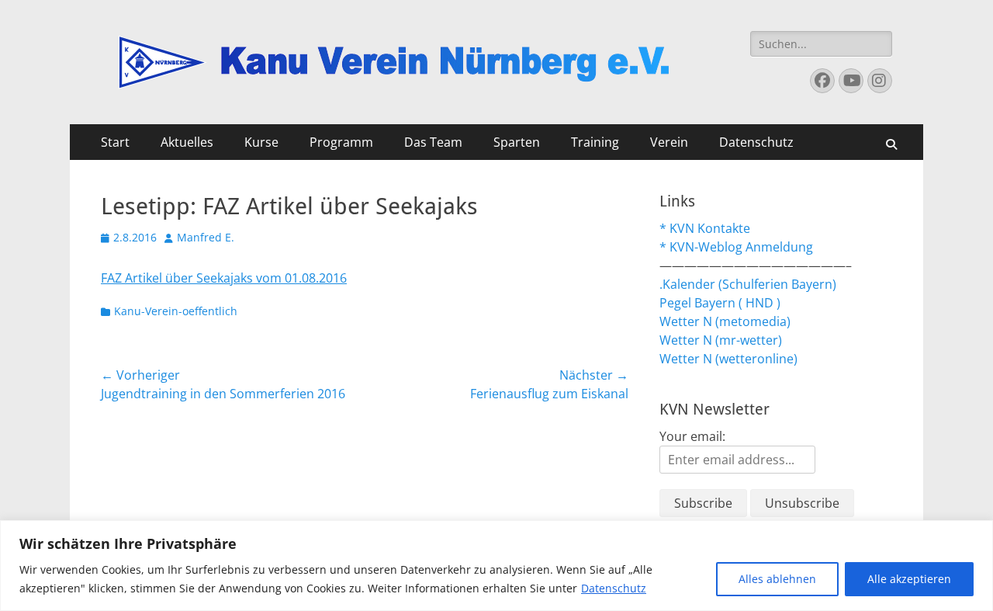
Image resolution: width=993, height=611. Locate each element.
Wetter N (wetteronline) (728, 358)
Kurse (261, 142)
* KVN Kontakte (704, 228)
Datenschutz (613, 588)
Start (115, 142)
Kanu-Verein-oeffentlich (175, 311)
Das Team (433, 142)
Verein (669, 142)
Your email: (692, 436)
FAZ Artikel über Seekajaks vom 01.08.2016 (224, 277)
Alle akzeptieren (909, 578)
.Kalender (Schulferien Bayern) (747, 284)
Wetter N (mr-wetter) (720, 340)
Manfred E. (205, 237)
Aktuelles (187, 142)
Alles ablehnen (777, 578)
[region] (496, 565)
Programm (341, 142)
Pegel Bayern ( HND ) (719, 302)
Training (595, 142)
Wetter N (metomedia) (725, 321)
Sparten (516, 142)
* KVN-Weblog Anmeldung (736, 246)
